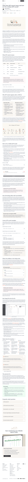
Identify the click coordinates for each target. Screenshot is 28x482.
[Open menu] (24, 1)
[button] (14, 176)
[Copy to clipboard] (24, 86)
